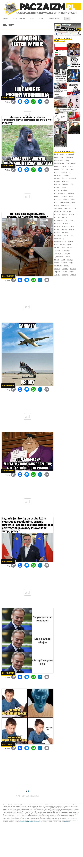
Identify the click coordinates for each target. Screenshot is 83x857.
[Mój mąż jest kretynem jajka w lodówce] (60, 101)
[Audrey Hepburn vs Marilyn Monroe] (60, 75)
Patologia (67, 208)
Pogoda (64, 214)
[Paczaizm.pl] (41, 8)
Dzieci (64, 166)
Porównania (58, 220)
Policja (71, 214)
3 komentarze (8, 166)
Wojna (71, 263)
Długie (70, 166)
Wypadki (65, 269)
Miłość (73, 199)
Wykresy (57, 269)
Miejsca (66, 199)
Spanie (62, 244)
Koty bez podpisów (60, 190)
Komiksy (64, 187)
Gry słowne (58, 175)
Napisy (56, 205)
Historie (64, 178)
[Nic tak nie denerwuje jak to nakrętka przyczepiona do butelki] (73, 114)
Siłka (71, 235)
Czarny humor (59, 163)
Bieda (62, 154)
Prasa (72, 220)
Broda (56, 157)
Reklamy (64, 229)
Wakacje (70, 260)
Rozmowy (65, 232)
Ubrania (68, 257)
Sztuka (63, 247)
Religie (71, 229)
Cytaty (67, 160)
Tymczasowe (58, 257)
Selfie (66, 235)
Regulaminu (67, 821)
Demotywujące (71, 163)
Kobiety (57, 187)
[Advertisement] (27, 774)
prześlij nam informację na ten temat (30, 821)
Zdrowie (71, 272)
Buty (62, 157)
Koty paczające (59, 193)
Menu (32, 18)
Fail (62, 169)
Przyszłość (65, 226)
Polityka (57, 217)
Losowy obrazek (19, 18)
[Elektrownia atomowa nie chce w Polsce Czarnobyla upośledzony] (60, 114)
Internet (57, 184)
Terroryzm (66, 253)
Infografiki (65, 181)
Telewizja (57, 253)
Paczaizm (5, 18)
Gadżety (64, 172)
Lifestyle (64, 196)
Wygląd (66, 266)
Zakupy (64, 272)
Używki (56, 260)
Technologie (66, 250)
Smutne (70, 241)
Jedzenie (65, 184)
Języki (72, 184)
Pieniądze (57, 211)
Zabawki (73, 269)
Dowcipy (57, 166)
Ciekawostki (58, 160)
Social (56, 244)
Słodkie (69, 247)
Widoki (56, 263)
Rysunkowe (58, 235)
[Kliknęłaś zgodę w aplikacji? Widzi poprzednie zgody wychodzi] (60, 127)
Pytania (56, 229)
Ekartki (56, 169)
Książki (56, 196)
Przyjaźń (57, 226)
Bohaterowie (70, 154)
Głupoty (57, 178)
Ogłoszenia (58, 208)
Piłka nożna (67, 211)
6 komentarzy (8, 561)
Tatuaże (57, 250)
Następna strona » (27, 795)
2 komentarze (8, 385)
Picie (74, 208)
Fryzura (56, 172)
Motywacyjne (64, 202)
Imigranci (72, 178)
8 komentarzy (8, 673)
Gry (70, 172)
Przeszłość (66, 223)
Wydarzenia (58, 266)
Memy (41, 18)
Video (63, 260)
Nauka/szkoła (65, 205)
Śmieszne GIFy (59, 238)
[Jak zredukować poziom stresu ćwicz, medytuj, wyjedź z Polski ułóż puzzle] (73, 101)
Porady (64, 217)
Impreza (57, 181)
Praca (66, 220)
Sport (69, 244)
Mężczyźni (57, 199)
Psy (72, 226)
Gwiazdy (67, 175)
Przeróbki (57, 223)
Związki (57, 275)
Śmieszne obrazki (60, 241)
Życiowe (73, 275)
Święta (56, 247)
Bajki (56, 154)
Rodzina (57, 232)
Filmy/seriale (70, 169)
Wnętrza (64, 263)
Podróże (57, 214)
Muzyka (73, 202)
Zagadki (57, 272)
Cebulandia (69, 157)
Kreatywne (70, 193)
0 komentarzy (8, 98)
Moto (56, 202)
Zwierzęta (65, 275)
